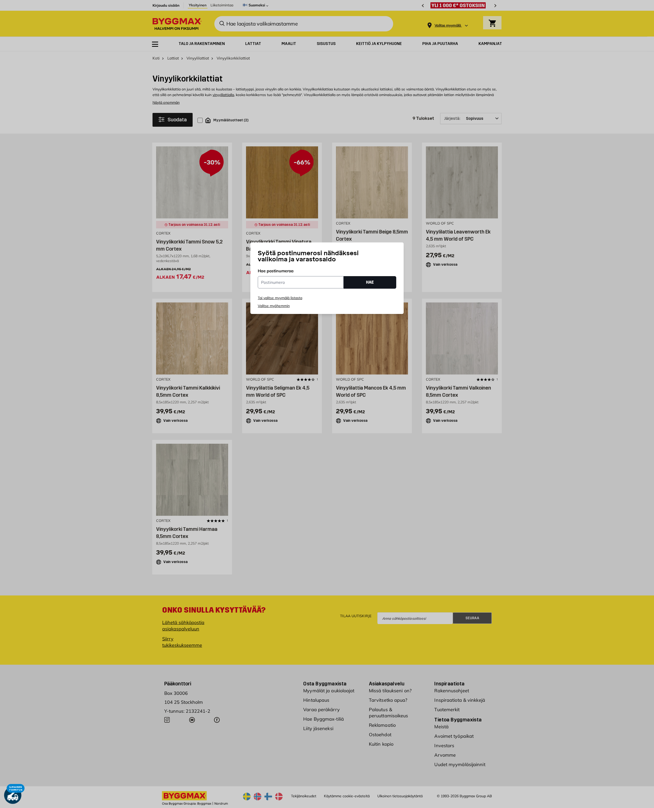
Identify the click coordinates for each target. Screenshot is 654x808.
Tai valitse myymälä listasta (280, 298)
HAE (370, 282)
